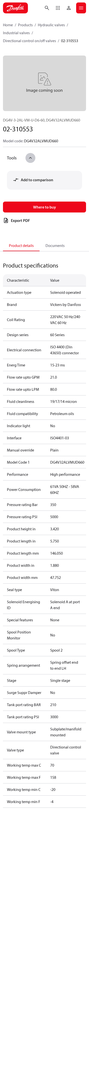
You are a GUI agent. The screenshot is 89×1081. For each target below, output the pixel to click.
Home (8, 24)
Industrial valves (16, 32)
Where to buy (44, 207)
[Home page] (15, 7)
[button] (57, 7)
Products (25, 24)
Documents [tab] (55, 245)
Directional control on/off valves (29, 40)
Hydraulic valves (51, 24)
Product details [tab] (21, 245)
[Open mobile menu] (81, 7)
